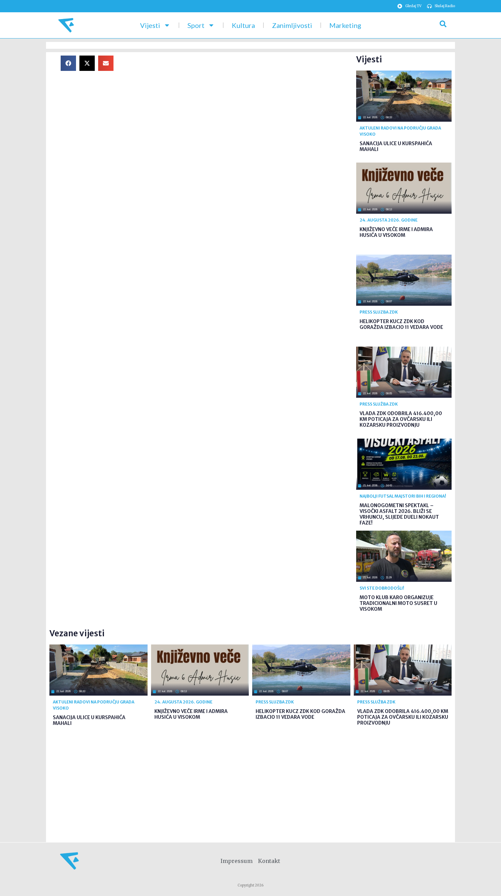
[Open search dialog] (443, 25)
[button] (68, 63)
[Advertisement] (240, 103)
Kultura (243, 25)
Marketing (345, 25)
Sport (195, 25)
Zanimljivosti (292, 25)
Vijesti (150, 25)
